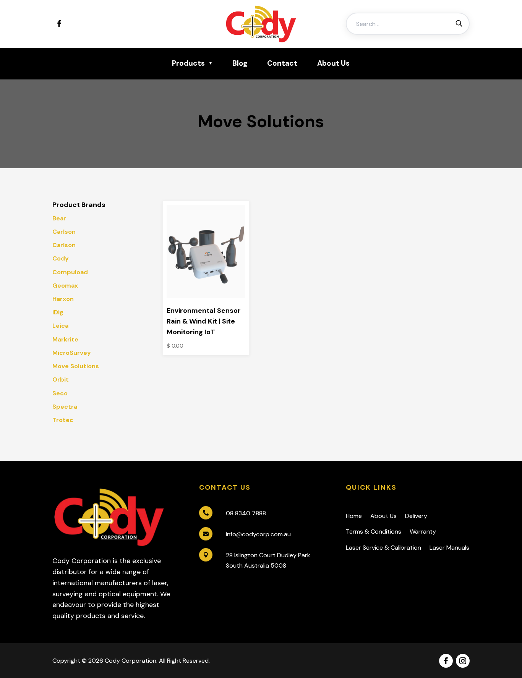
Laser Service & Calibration (383, 548)
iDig (57, 312)
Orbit (60, 379)
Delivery (416, 516)
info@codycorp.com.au (258, 534)
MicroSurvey (71, 353)
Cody (60, 258)
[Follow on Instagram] (463, 661)
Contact (282, 63)
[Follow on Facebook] (59, 24)
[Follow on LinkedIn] (76, 24)
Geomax (65, 286)
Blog (239, 63)
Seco (60, 393)
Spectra (64, 407)
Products (188, 63)
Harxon (63, 299)
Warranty (423, 532)
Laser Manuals (449, 548)
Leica (60, 326)
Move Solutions (75, 366)
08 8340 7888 (246, 513)
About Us (333, 63)
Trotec (62, 420)
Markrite (65, 339)
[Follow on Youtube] (93, 24)
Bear (59, 218)
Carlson (64, 232)
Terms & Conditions (373, 532)
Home (354, 516)
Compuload (70, 272)
